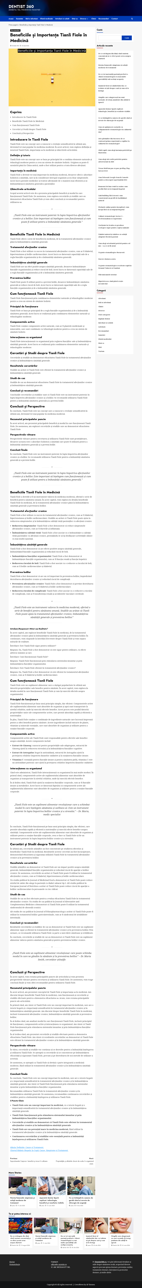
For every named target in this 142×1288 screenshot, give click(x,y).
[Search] (132, 19)
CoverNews (79, 1284)
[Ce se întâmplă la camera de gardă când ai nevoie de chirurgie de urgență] (81, 1186)
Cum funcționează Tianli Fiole (26, 125)
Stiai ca (75, 19)
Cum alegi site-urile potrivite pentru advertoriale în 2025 (112, 160)
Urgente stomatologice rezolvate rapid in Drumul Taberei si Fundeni (115, 266)
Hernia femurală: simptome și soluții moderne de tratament (22, 1200)
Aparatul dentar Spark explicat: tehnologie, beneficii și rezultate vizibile (52, 1200)
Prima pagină (13, 25)
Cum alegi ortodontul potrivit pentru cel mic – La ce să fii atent (114, 244)
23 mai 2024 (25, 46)
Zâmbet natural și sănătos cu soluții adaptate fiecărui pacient (112, 235)
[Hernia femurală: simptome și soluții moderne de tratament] (22, 1186)
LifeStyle (102, 327)
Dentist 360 (21, 6)
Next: (75, 1161)
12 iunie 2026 (51, 1206)
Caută (99, 29)
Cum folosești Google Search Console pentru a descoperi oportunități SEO (113, 178)
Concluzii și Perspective (23, 133)
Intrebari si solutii (62, 19)
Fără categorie (104, 315)
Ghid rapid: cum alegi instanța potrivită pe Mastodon (115, 151)
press (13, 1206)
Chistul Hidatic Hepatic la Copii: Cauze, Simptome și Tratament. (39, 1150)
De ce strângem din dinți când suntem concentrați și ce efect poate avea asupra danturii (114, 56)
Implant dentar (104, 319)
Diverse (83, 19)
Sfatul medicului (46, 19)
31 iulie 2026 (21, 1206)
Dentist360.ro (101, 1262)
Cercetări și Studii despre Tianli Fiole (29, 129)
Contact (114, 19)
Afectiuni (102, 298)
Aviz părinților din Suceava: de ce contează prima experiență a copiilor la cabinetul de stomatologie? (114, 141)
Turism (101, 351)
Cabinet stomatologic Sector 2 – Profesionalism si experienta (110, 217)
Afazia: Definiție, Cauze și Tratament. (27, 1147)
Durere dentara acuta (107, 259)
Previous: (29, 1159)
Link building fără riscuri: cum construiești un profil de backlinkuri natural (112, 198)
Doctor (12, 1262)
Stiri (100, 347)
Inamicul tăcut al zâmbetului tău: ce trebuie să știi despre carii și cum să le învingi (113, 88)
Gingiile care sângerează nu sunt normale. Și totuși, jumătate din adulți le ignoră (114, 99)
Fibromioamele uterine (107, 275)
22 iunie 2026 (126, 1245)
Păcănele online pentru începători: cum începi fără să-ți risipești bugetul (113, 208)
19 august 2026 (25, 1245)
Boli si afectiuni (32, 19)
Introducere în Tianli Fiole (24, 117)
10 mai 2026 (79, 1206)
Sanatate (19, 19)
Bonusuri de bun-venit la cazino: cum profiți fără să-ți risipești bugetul (113, 187)
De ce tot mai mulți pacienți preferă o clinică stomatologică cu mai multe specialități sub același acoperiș (113, 76)
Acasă (11, 19)
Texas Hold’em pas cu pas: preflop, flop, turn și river (114, 169)
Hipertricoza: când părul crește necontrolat (110, 282)
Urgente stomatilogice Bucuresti (111, 252)
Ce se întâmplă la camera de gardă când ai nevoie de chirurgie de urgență (81, 1200)
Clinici (93, 19)
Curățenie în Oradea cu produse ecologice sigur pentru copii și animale (113, 226)
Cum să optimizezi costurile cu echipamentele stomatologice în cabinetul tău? (114, 129)
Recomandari (104, 19)
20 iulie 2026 (97, 1245)
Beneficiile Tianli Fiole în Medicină (28, 121)
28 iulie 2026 (75, 1247)
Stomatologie (14, 1264)
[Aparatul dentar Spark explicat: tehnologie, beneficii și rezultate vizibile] (52, 1186)
